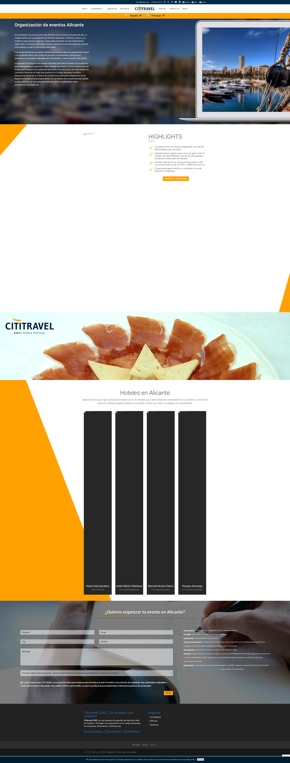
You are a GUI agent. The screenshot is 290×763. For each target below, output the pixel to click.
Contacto (174, 9)
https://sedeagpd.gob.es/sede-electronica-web (202, 669)
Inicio (84, 9)
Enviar (168, 693)
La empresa (96, 9)
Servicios (112, 9)
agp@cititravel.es (143, 2)
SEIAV (185, 9)
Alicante (153, 745)
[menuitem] (186, 2)
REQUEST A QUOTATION (176, 179)
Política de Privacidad (125, 752)
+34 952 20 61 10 (156, 2)
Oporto (144, 745)
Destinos (124, 9)
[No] (287, 760)
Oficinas (153, 720)
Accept (200, 759)
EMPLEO (162, 9)
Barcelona (136, 745)
